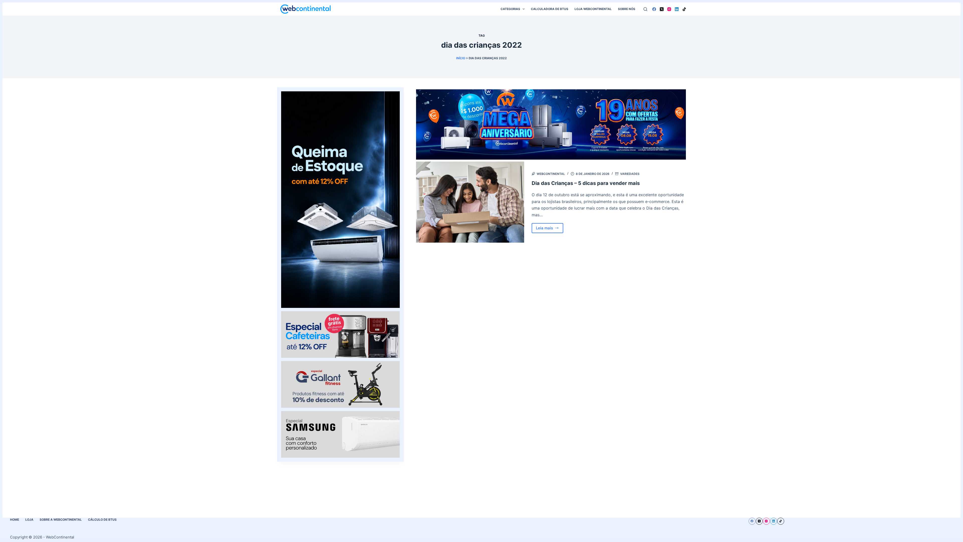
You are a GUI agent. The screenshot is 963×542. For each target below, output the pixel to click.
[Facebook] (654, 9)
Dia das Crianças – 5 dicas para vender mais (586, 183)
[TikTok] (684, 9)
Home (14, 519)
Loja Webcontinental (593, 9)
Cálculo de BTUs (102, 519)
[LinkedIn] (677, 9)
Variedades (629, 174)
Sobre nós (626, 9)
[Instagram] (669, 9)
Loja (29, 519)
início (460, 58)
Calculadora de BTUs (549, 9)
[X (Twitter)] (662, 9)
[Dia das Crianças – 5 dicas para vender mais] (470, 202)
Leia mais (550, 229)
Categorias (510, 9)
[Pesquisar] (645, 9)
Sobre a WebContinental (61, 519)
